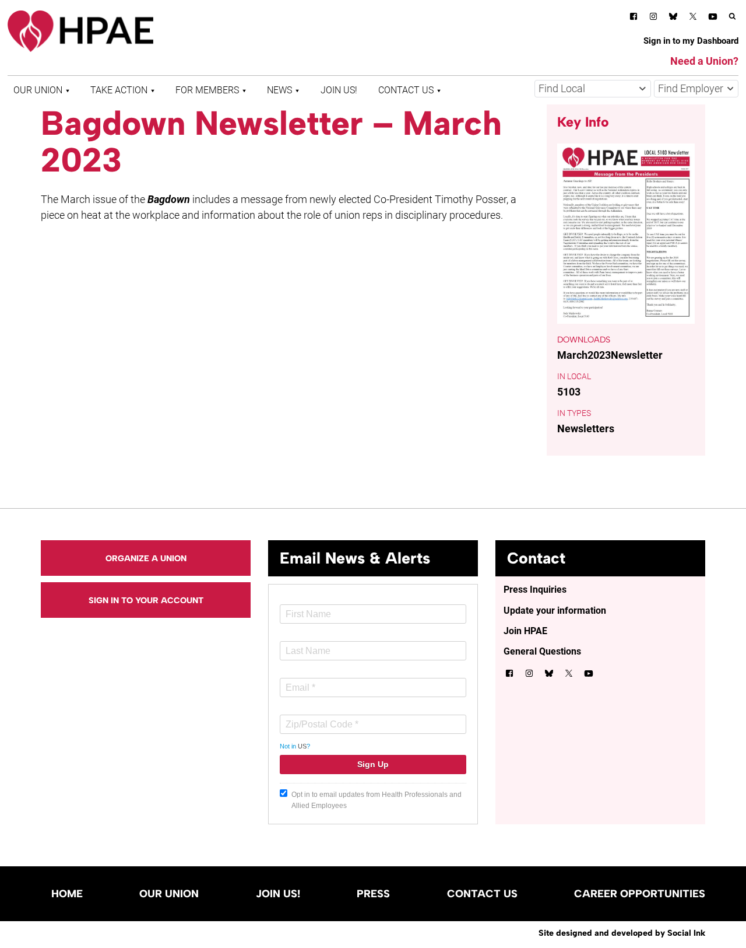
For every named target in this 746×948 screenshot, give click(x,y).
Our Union (37, 90)
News (279, 90)
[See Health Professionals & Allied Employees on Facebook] (633, 18)
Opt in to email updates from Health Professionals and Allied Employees (376, 800)
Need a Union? (704, 61)
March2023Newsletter (610, 355)
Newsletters (585, 428)
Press (373, 893)
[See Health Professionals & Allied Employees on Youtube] (713, 18)
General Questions (542, 651)
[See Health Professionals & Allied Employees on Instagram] (653, 18)
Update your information (555, 610)
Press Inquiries (535, 589)
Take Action (118, 90)
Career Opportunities (639, 893)
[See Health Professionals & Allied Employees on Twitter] (693, 18)
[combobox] (592, 88)
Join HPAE (525, 630)
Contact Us (406, 90)
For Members (207, 90)
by (622, 933)
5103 (568, 392)
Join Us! (339, 90)
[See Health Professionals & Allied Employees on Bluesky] (673, 18)
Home (67, 893)
